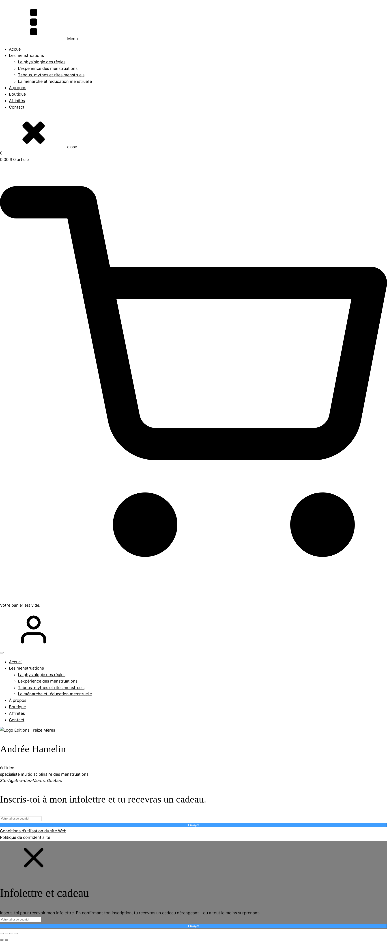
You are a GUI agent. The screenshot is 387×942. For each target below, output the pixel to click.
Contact (16, 107)
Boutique (17, 94)
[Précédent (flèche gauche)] (2, 940)
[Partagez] (11, 933)
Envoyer (193, 825)
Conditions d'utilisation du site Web (33, 831)
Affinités (17, 100)
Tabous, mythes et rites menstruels (51, 75)
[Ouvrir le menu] (2, 652)
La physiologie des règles (41, 62)
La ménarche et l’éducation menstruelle (55, 81)
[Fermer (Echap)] (16, 933)
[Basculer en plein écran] (6, 933)
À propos (17, 87)
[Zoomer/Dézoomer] (2, 933)
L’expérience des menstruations (47, 68)
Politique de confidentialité (25, 837)
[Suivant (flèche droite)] (6, 940)
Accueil (15, 49)
